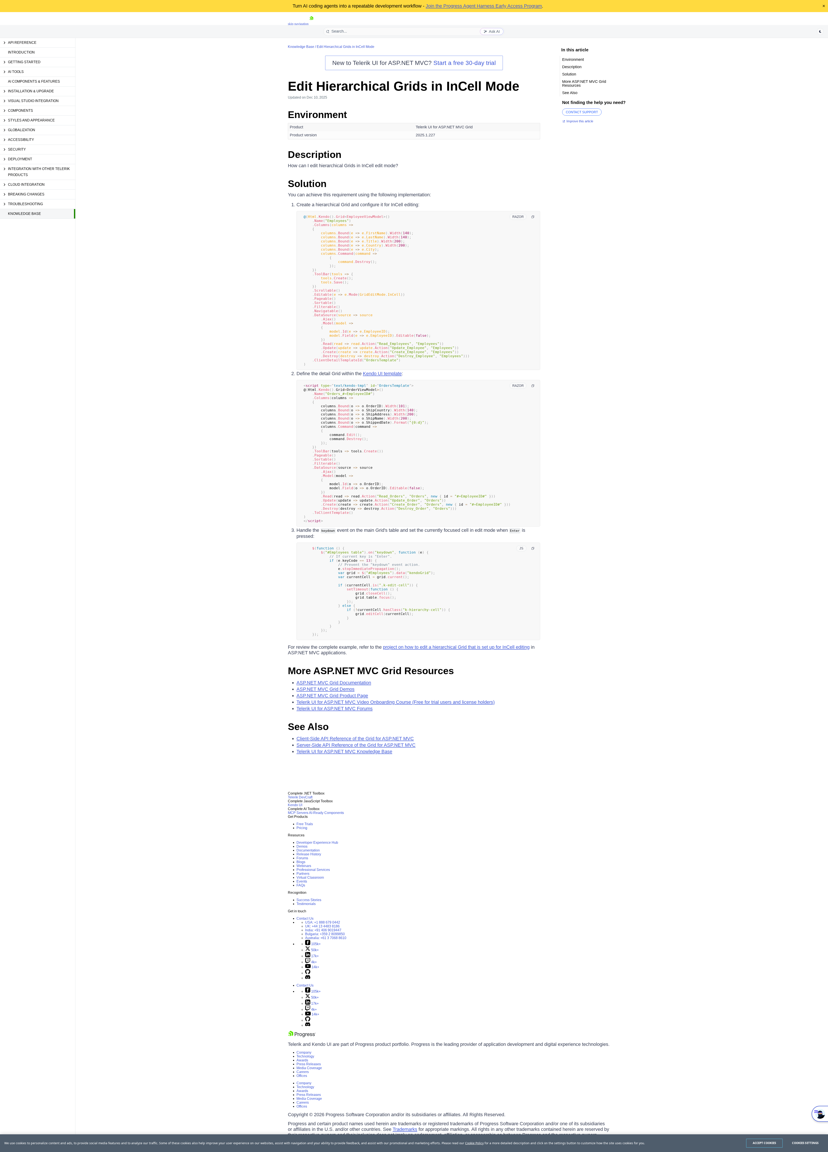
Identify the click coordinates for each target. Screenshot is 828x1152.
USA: (322, 922)
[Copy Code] (532, 216)
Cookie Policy (474, 1143)
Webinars (303, 866)
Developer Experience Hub (317, 842)
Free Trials (304, 824)
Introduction (21, 52)
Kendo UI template (382, 373)
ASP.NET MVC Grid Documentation (333, 682)
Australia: (325, 938)
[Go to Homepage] (311, 24)
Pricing (301, 828)
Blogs (300, 862)
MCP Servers (298, 813)
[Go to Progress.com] (302, 1036)
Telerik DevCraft (300, 797)
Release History (308, 854)
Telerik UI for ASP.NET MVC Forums (334, 708)
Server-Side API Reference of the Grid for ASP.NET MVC (356, 745)
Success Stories (308, 900)
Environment (317, 114)
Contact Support (582, 112)
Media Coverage (309, 1068)
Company (303, 1052)
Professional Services (313, 870)
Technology (305, 1056)
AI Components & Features (34, 81)
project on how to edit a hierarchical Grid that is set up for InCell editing (456, 647)
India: (323, 930)
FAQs (300, 885)
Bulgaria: (325, 934)
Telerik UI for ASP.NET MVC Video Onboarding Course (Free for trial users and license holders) (395, 702)
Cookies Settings (805, 1143)
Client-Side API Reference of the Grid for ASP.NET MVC (355, 738)
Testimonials (306, 904)
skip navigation (298, 24)
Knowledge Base (24, 214)
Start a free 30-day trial (464, 63)
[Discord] (307, 978)
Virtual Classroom (310, 877)
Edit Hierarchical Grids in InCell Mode (345, 47)
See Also (308, 726)
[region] (414, 1143)
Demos (301, 846)
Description (314, 154)
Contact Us (305, 918)
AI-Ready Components (326, 813)
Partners (302, 873)
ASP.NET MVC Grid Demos (325, 689)
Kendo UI (295, 805)
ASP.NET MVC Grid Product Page (332, 695)
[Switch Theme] (820, 31)
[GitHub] (307, 973)
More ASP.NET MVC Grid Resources (371, 670)
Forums (302, 858)
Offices (301, 1076)
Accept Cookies (764, 1143)
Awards (302, 1060)
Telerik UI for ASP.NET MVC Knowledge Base (344, 751)
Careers (302, 1072)
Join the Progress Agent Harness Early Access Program (484, 6)
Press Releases (308, 1064)
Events (301, 881)
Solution (307, 183)
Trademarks (405, 1129)
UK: (322, 926)
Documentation (308, 850)
